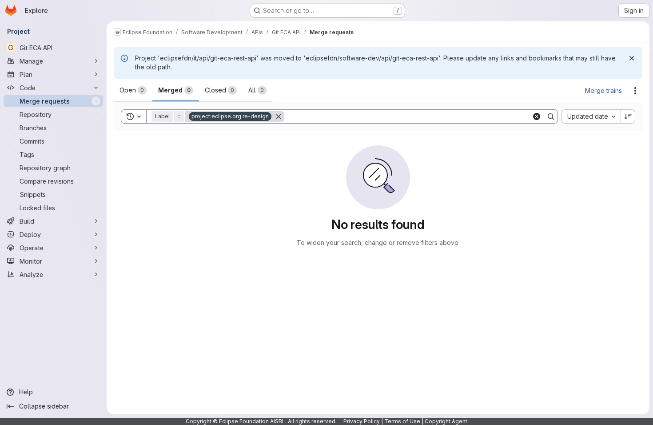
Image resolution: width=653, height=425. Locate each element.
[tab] (133, 90)
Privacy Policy (361, 421)
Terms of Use (402, 421)
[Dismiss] (631, 58)
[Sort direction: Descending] (628, 116)
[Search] (551, 116)
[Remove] (278, 116)
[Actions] (635, 91)
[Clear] (536, 116)
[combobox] (591, 116)
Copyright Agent (446, 421)
